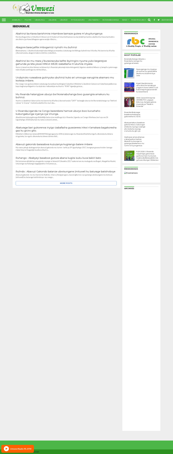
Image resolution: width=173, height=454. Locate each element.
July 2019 (128, 357)
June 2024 (128, 245)
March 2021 (129, 324)
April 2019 (129, 363)
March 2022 (129, 300)
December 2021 (131, 306)
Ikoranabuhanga (110, 20)
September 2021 (132, 312)
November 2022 (131, 283)
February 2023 (131, 277)
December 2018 (131, 371)
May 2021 (128, 320)
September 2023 (132, 263)
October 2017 (130, 399)
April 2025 (129, 225)
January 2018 (130, 393)
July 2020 (128, 336)
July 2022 (128, 292)
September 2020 (132, 332)
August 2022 (130, 290)
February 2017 (131, 416)
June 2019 (128, 359)
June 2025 (128, 220)
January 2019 (130, 369)
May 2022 (128, 296)
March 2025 (129, 227)
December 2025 (131, 208)
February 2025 (131, 229)
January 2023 (130, 279)
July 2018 (128, 381)
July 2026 (128, 194)
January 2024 (130, 255)
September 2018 (132, 377)
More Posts (66, 183)
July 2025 (128, 218)
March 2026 (129, 202)
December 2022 (131, 281)
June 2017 (128, 407)
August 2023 (130, 265)
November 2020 (131, 328)
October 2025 (130, 212)
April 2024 (129, 249)
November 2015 (131, 428)
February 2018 (131, 391)
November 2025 (131, 210)
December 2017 (131, 395)
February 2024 (131, 253)
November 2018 (131, 373)
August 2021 (130, 314)
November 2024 (131, 235)
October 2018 (130, 375)
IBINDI (124, 20)
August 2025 (130, 216)
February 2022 (131, 302)
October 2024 (130, 237)
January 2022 (130, 304)
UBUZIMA (52, 20)
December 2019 (131, 346)
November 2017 (131, 397)
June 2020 (128, 338)
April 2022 (129, 298)
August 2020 (130, 334)
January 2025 (130, 231)
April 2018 (129, 387)
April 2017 (129, 411)
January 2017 (130, 418)
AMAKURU (16, 20)
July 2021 (128, 316)
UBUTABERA (93, 20)
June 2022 (128, 294)
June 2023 (128, 269)
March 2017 (129, 413)
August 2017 (130, 403)
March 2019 (129, 365)
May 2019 (128, 361)
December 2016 (131, 420)
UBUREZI (63, 20)
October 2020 (130, 330)
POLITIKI (28, 20)
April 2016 (129, 424)
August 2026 (130, 192)
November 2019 (131, 348)
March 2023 (129, 275)
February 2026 (131, 204)
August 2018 (130, 379)
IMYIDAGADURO (78, 20)
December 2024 (131, 233)
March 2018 (129, 389)
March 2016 (129, 426)
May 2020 (128, 340)
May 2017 (128, 409)
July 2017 (128, 405)
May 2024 (128, 247)
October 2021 (130, 310)
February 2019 (131, 367)
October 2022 (130, 285)
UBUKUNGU (40, 20)
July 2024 (128, 243)
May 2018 (128, 385)
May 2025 (128, 222)
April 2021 (129, 322)
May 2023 (128, 271)
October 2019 (130, 350)
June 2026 (128, 196)
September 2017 (132, 401)
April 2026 (129, 200)
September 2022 (132, 287)
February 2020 (131, 342)
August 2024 (130, 241)
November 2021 (131, 308)
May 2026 (128, 198)
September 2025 (132, 214)
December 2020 (131, 326)
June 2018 (128, 383)
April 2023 (129, 273)
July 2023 (128, 267)
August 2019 (130, 355)
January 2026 (130, 206)
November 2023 (131, 259)
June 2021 (128, 318)
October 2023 (130, 261)
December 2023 (131, 257)
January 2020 (130, 344)
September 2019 (132, 353)
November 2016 (131, 422)
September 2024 (132, 239)
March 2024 (129, 251)
